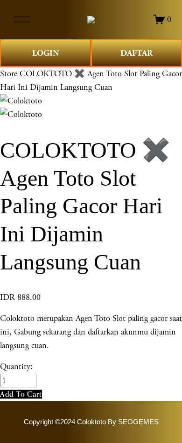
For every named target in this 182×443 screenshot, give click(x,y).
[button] (21, 394)
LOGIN (45, 53)
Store (8, 73)
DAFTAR (136, 53)
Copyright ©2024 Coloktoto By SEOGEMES (91, 422)
